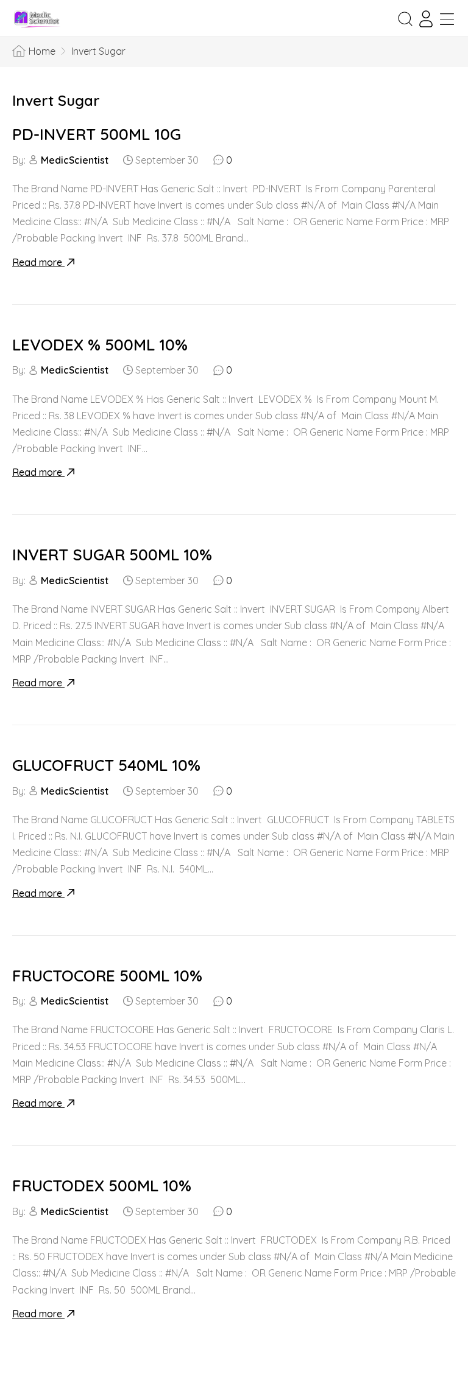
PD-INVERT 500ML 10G (96, 134)
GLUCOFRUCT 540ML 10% (106, 765)
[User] (426, 19)
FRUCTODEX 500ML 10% (101, 1186)
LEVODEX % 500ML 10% (100, 345)
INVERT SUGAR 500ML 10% (112, 555)
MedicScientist (74, 160)
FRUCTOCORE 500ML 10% (107, 976)
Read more (38, 262)
